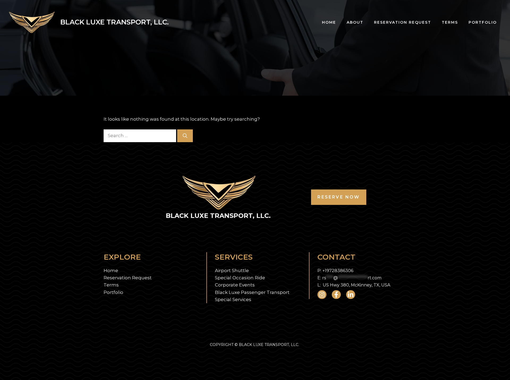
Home (329, 22)
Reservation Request (402, 22)
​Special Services (233, 299)
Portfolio (483, 22)
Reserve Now (338, 197)
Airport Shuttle (232, 270)
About (355, 22)
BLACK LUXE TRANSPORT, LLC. (114, 22)
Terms (450, 22)
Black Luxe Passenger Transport (252, 292)
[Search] (185, 135)
